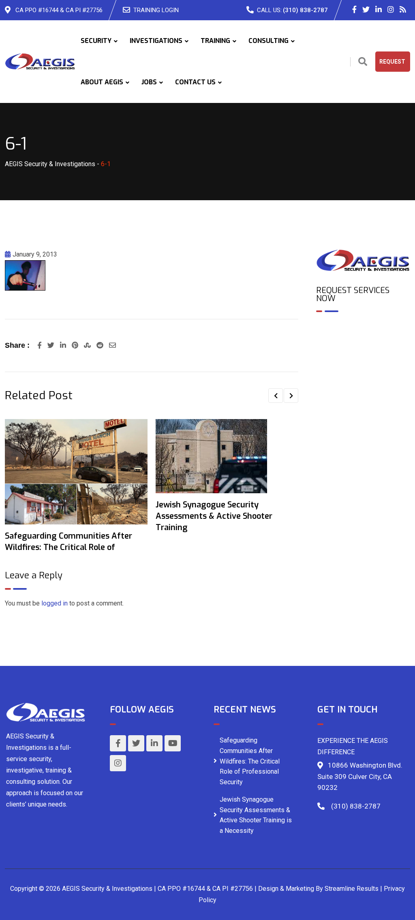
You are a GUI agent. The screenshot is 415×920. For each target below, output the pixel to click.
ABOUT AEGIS (102, 82)
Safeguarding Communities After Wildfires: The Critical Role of (68, 542)
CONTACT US (195, 82)
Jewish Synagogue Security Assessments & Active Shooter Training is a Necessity (256, 815)
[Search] (362, 62)
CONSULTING (268, 40)
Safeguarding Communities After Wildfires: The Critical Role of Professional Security (250, 760)
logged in (54, 603)
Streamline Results (352, 888)
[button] (275, 395)
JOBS (149, 82)
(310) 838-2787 (305, 10)
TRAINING (215, 40)
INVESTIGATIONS (156, 40)
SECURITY (96, 40)
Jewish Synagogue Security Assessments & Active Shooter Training (214, 516)
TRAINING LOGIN (156, 10)
